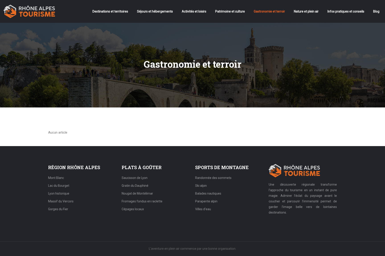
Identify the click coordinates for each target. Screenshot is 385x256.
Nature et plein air (306, 11)
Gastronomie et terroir (269, 11)
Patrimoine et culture (230, 11)
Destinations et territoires (110, 11)
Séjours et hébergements (155, 11)
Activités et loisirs (194, 11)
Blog (376, 11)
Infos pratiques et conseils (346, 11)
